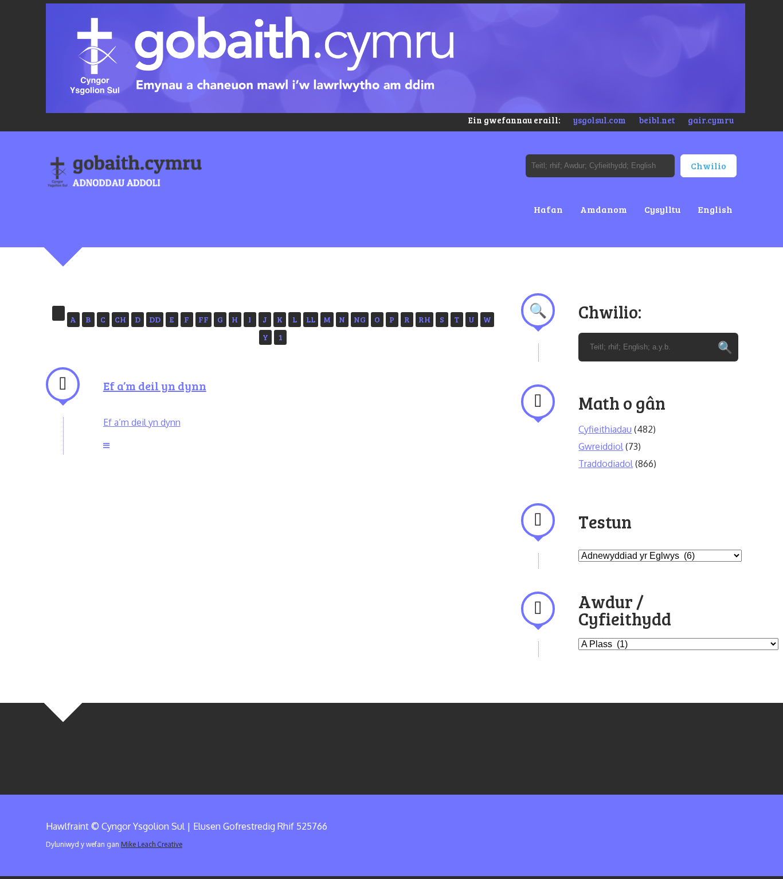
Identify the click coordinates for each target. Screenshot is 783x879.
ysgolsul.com (599, 120)
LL (310, 319)
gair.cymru (711, 120)
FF (203, 319)
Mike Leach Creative (151, 844)
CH (120, 319)
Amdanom (603, 209)
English (715, 209)
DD (154, 319)
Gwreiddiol (600, 446)
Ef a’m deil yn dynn (154, 386)
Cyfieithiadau (605, 429)
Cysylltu (662, 209)
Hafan (548, 209)
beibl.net (657, 120)
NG (360, 319)
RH (424, 319)
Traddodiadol (605, 463)
